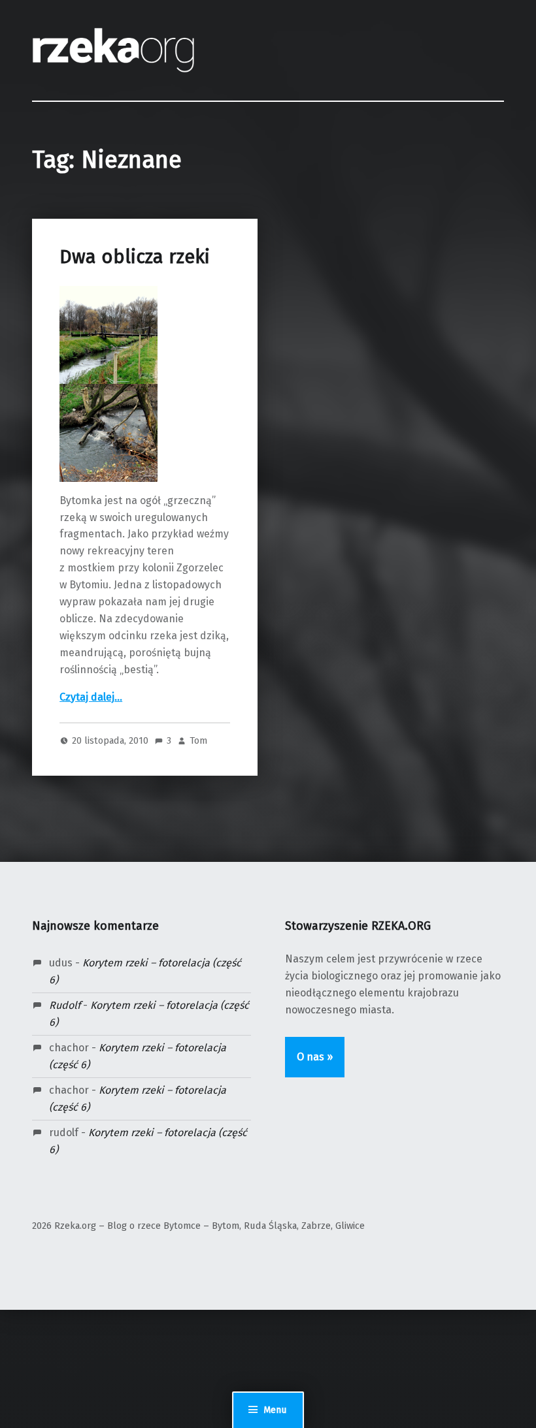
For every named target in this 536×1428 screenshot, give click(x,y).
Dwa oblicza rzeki (134, 257)
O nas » (315, 1057)
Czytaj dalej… (90, 697)
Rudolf (64, 1005)
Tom (198, 740)
